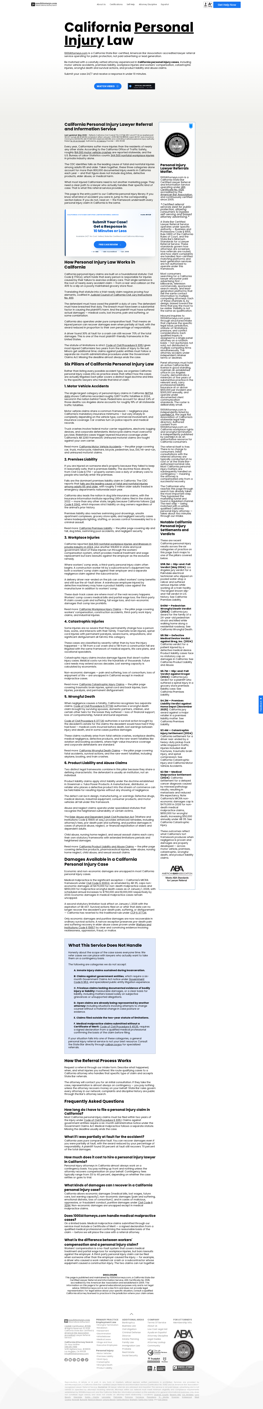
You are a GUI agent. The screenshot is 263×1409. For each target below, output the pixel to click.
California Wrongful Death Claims (99, 750)
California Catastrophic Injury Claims (101, 684)
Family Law (128, 1342)
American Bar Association (176, 194)
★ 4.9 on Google (77, 141)
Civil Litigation (129, 1329)
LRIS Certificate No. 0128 (172, 188)
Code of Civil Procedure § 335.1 (124, 345)
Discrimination (104, 1333)
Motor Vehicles (104, 1353)
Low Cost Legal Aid (157, 1329)
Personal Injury (105, 1350)
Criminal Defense (131, 1332)
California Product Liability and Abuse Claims (106, 846)
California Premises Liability (95, 528)
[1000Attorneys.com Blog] (70, 1359)
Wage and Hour (104, 1342)
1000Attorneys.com (76, 53)
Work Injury (102, 1359)
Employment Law (106, 1322)
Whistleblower (104, 1336)
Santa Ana (143, 1399)
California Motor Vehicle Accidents (100, 446)
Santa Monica (122, 1399)
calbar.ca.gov (113, 1044)
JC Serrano (101, 141)
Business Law (129, 1325)
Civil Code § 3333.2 (97, 883)
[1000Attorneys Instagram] (74, 1359)
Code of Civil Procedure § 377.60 (93, 706)
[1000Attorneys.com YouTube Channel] (78, 1359)
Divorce (126, 1335)
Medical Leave (104, 1339)
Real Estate (128, 1352)
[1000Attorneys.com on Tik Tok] (86, 1359)
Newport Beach (95, 1399)
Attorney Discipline (158, 1335)
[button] (261, 705)
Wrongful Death (104, 1365)
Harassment (103, 1330)
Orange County (161, 1394)
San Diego (163, 1399)
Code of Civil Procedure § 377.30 (84, 721)
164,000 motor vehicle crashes (92, 152)
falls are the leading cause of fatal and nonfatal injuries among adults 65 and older (106, 485)
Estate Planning (130, 1339)
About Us (152, 1325)
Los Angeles (187, 1394)
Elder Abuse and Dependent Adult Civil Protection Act (102, 817)
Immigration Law (131, 1345)
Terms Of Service (157, 1322)
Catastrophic (103, 1362)
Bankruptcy (128, 1322)
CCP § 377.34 (138, 912)
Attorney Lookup (156, 1342)
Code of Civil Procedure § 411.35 (119, 1026)
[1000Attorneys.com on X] (82, 1359)
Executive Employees (107, 1345)
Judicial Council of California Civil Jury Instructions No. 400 (108, 296)
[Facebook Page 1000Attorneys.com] (66, 1359)
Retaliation (102, 1327)
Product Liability (104, 1368)
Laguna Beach (109, 1399)
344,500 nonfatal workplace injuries (132, 155)
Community (154, 1345)
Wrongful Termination (107, 1325)
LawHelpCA (167, 414)
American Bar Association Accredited (77, 1334)
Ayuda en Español (157, 1332)
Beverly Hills (175, 1394)
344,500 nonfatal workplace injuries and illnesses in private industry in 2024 (107, 545)
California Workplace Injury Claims (100, 609)
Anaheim (134, 1399)
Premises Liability (105, 1356)
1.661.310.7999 (71, 1346)
